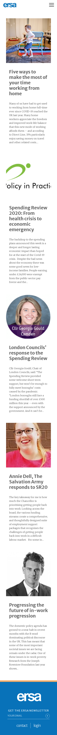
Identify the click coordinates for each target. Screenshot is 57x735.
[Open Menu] (53, 3)
